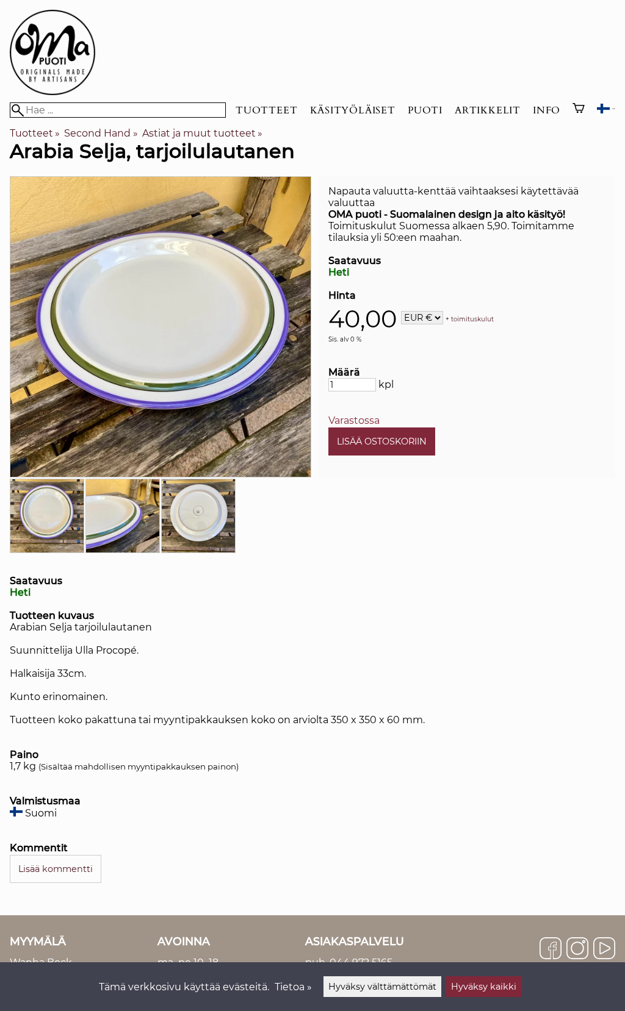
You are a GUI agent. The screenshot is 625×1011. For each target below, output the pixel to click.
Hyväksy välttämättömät (382, 986)
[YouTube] (604, 949)
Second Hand (100, 133)
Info (546, 110)
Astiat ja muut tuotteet (202, 133)
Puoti (425, 110)
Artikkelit (488, 110)
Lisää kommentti (55, 868)
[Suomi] (606, 110)
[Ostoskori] (579, 109)
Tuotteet (266, 110)
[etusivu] (52, 92)
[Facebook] (551, 949)
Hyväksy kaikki (483, 986)
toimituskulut (472, 319)
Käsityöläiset (353, 110)
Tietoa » (293, 987)
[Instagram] (577, 949)
